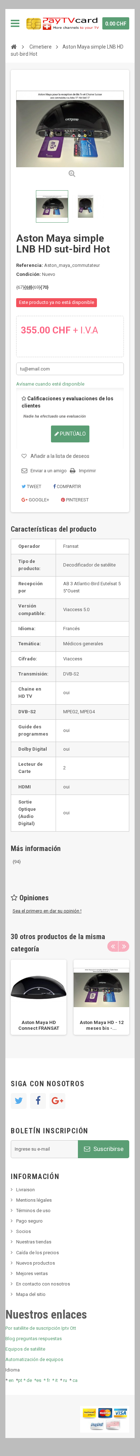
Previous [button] (112, 946)
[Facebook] (38, 1101)
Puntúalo (72, 434)
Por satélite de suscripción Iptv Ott (40, 1328)
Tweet (33, 486)
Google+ (38, 499)
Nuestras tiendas (33, 1242)
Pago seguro (29, 1221)
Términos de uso (33, 1210)
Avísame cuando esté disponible (50, 384)
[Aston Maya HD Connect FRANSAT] (52, 206)
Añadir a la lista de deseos (60, 456)
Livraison (25, 1189)
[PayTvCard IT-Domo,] (62, 23)
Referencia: (29, 265)
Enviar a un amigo (49, 470)
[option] (38, 997)
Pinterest (77, 499)
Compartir (68, 486)
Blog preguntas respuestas (33, 1338)
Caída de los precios (37, 1252)
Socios (23, 1231)
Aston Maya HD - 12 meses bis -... (101, 1025)
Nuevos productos (35, 1263)
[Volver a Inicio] (14, 46)
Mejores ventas (32, 1273)
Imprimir (87, 470)
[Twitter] (19, 1101)
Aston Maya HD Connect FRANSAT (38, 1025)
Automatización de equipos (34, 1359)
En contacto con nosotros (43, 1284)
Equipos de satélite (25, 1349)
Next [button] (123, 946)
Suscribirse (107, 1148)
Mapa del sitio (31, 1294)
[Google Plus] (57, 1101)
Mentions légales (34, 1200)
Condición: (28, 274)
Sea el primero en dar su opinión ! (47, 911)
